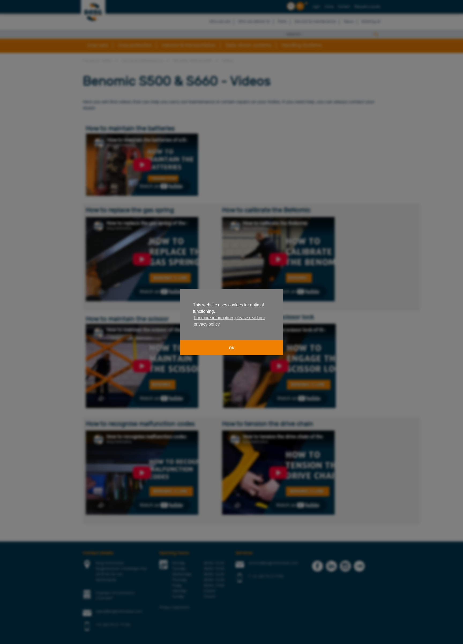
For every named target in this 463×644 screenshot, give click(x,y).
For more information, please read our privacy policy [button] (229, 320)
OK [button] (231, 348)
